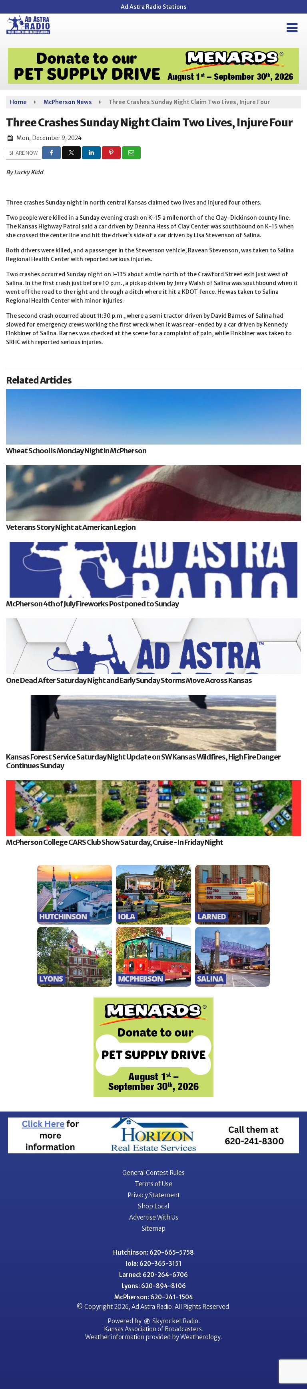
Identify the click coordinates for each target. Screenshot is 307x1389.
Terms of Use (153, 1184)
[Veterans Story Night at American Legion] (153, 493)
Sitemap (153, 1228)
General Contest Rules (153, 1173)
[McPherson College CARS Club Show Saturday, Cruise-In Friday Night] (153, 808)
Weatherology (200, 1337)
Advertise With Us (153, 1217)
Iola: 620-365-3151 (153, 1263)
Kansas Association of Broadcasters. (153, 1329)
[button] (292, 28)
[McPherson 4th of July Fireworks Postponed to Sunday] (153, 570)
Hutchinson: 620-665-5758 (153, 1252)
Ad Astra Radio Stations (153, 6)
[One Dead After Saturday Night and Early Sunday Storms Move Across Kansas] (153, 646)
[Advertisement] (153, 66)
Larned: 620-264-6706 (153, 1275)
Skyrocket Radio (174, 1321)
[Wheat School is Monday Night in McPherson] (153, 417)
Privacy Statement (154, 1195)
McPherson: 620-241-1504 (153, 1297)
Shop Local (153, 1206)
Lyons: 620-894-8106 (154, 1286)
